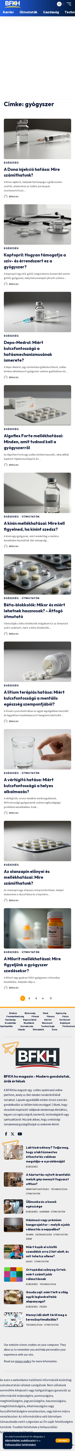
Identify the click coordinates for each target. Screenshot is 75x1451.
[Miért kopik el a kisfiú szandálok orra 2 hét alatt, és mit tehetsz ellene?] (13, 1252)
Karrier (44, 1211)
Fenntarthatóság (37, 1189)
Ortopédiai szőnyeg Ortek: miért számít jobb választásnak (46, 1274)
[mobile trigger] (68, 4)
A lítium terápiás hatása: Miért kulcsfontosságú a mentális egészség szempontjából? (34, 698)
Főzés (43, 1306)
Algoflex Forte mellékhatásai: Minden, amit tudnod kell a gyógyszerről (33, 441)
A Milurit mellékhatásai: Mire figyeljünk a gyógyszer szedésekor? (32, 964)
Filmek (30, 1234)
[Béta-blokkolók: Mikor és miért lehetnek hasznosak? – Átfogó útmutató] (37, 574)
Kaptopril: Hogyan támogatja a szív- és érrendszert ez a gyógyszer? (35, 261)
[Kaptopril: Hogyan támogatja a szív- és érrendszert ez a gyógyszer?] (37, 224)
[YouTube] (20, 1134)
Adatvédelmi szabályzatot (20, 1440)
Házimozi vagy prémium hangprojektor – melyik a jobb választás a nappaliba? (48, 1224)
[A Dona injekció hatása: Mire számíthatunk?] (37, 139)
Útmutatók (31, 516)
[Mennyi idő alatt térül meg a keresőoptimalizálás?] (13, 1319)
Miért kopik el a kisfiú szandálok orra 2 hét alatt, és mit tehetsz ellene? (47, 1251)
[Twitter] (12, 1134)
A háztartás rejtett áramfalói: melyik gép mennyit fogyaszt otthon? (48, 1179)
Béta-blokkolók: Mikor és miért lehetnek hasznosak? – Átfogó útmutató (34, 610)
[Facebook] (6, 1134)
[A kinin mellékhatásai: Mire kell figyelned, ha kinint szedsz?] (37, 493)
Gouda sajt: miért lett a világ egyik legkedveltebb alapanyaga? (47, 1296)
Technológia (59, 1189)
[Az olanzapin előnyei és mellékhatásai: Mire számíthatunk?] (37, 841)
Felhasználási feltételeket (20, 1444)
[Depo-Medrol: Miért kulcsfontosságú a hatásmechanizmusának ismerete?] (37, 312)
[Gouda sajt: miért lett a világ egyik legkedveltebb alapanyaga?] (13, 1297)
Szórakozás (43, 1234)
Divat (29, 1261)
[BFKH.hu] (12, 4)
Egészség (11, 162)
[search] (51, 4)
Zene (29, 1238)
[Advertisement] (37, 55)
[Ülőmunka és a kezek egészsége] (13, 1206)
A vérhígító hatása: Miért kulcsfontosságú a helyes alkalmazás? (29, 785)
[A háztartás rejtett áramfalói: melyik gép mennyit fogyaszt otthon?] (13, 1179)
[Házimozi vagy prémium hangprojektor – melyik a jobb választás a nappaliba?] (13, 1225)
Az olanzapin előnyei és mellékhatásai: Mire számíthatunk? (27, 877)
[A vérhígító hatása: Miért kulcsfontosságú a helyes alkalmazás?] (37, 749)
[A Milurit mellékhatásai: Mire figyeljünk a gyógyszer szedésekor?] (37, 928)
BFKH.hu (13, 196)
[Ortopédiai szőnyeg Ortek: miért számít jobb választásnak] (13, 1274)
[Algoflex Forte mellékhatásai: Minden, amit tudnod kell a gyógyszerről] (37, 405)
